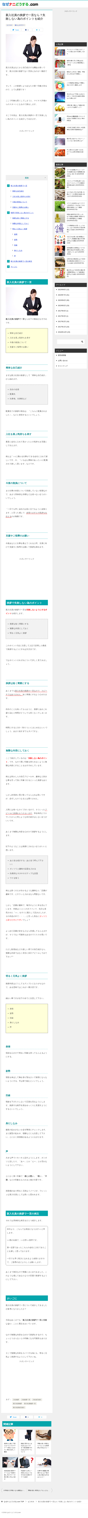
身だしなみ (18, 250)
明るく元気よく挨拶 (19, 229)
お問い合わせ (63, 360)
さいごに (14, 267)
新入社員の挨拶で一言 (19, 186)
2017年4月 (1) (63, 311)
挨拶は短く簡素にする (20, 218)
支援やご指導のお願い (20, 207)
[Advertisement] (27, 150)
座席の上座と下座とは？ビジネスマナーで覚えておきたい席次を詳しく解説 (9, 1448)
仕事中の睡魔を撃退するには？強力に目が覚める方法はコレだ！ (43, 1474)
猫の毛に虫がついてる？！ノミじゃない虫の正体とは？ (76, 140)
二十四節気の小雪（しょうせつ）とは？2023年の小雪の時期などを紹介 (76, 229)
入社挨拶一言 (26, 1399)
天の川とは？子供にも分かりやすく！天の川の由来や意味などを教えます (76, 96)
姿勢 (15, 240)
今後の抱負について (19, 202)
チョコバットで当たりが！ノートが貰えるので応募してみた (76, 51)
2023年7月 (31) (63, 295)
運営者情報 (62, 355)
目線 (15, 245)
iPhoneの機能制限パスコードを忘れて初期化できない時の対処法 (76, 118)
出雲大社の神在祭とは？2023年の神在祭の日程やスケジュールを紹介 (76, 261)
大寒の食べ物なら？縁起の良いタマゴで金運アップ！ (76, 106)
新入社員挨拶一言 (30, 1403)
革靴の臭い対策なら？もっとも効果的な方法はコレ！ (43, 1445)
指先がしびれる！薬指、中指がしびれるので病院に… (76, 73)
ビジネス (9, 25)
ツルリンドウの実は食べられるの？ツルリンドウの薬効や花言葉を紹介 (76, 184)
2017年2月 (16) (63, 321)
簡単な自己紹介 (18, 191)
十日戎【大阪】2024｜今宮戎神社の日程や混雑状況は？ (76, 128)
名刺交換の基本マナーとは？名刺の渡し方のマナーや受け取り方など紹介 (9, 1475)
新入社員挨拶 (17, 1403)
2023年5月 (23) (63, 305)
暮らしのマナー (20, 25)
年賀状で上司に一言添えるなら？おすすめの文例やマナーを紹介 (26, 1474)
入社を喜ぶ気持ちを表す (21, 196)
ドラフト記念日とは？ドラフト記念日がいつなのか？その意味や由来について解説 (76, 206)
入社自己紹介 (37, 1399)
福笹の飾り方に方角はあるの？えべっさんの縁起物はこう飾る (76, 63)
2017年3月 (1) (63, 316)
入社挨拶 (16, 1399)
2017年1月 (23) (63, 327)
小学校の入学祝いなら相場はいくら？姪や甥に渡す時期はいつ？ (15, 1490)
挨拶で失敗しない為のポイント (22, 213)
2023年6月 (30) (63, 300)
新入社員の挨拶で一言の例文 (21, 261)
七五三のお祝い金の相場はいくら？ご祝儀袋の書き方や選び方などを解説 (76, 240)
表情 (15, 234)
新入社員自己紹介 (19, 1407)
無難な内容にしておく (20, 223)
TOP (14, 1501)
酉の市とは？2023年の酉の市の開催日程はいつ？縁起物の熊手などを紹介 (76, 273)
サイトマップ (63, 366)
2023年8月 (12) (63, 289)
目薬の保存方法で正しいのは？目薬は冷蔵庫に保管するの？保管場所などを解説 (76, 217)
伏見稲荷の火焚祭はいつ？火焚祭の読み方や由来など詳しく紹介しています (76, 251)
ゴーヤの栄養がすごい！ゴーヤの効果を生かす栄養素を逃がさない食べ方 (76, 173)
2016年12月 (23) (64, 332)
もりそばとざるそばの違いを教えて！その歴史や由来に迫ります (76, 194)
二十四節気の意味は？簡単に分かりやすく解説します (76, 84)
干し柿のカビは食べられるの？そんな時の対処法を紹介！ (75, 152)
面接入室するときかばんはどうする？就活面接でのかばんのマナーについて (26, 1448)
